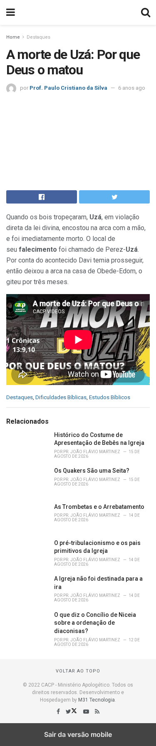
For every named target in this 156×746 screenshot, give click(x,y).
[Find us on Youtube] (86, 711)
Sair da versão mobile (78, 734)
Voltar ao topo (78, 671)
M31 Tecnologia (96, 700)
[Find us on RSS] (97, 711)
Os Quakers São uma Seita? (91, 470)
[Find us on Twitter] (72, 711)
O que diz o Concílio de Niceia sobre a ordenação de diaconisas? (95, 622)
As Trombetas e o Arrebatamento (99, 506)
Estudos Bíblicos (109, 397)
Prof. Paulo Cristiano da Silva (68, 88)
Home (13, 37)
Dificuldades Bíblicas (61, 397)
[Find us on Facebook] (59, 711)
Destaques (38, 37)
